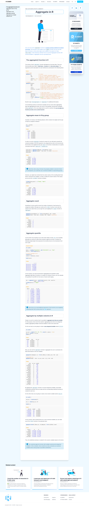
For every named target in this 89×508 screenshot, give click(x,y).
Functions (49, 1)
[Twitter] (72, 8)
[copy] (62, 71)
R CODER (8, 1)
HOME (26, 8)
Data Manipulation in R (29, 15)
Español (80, 1)
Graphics (54, 497)
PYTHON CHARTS (63, 499)
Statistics (54, 499)
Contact (68, 1)
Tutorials (42, 1)
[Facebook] (80, 8)
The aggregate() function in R (12, 6)
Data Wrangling (47, 499)
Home (32, 1)
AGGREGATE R (40, 8)
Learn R (36, 1)
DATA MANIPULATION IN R (33, 8)
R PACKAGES (61, 1)
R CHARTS (55, 1)
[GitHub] (76, 8)
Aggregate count (10, 11)
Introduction (46, 497)
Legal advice (71, 497)
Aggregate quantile (10, 13)
